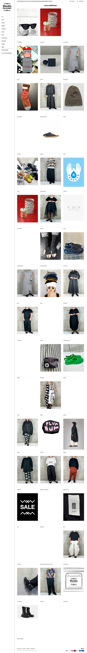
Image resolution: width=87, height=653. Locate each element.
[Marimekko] (50, 359)
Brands (3, 47)
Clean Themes (29, 650)
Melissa (64, 377)
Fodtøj (18, 191)
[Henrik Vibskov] (27, 210)
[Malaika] (27, 359)
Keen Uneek (65, 265)
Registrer (73, 1)
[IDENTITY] (50, 210)
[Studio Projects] (73, 546)
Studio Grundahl (21, 650)
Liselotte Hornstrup (66, 340)
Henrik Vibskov (19, 228)
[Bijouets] (50, 61)
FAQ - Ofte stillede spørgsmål (7, 53)
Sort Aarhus (19, 564)
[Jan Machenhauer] (27, 247)
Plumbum (41, 452)
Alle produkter (32, 648)
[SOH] (73, 508)
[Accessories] (50, 23)
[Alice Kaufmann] (73, 23)
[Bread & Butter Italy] (50, 98)
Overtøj (18, 452)
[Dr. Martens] (27, 135)
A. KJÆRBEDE (19, 42)
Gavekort (3, 44)
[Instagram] (83, 648)
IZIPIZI (64, 228)
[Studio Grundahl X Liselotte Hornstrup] (50, 546)
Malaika (18, 377)
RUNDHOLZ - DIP (66, 489)
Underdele (3, 25)
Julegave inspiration (43, 265)
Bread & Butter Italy (43, 116)
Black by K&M (65, 79)
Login (70, 1)
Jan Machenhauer (20, 265)
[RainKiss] (73, 434)
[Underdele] (50, 583)
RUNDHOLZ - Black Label (44, 489)
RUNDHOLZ (19, 489)
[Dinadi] (73, 98)
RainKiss (64, 452)
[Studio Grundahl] (7, 7)
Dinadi (64, 116)
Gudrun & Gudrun (43, 191)
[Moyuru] (50, 396)
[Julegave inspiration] (50, 247)
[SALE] (27, 508)
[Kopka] (50, 285)
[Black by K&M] (73, 61)
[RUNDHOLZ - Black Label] (50, 471)
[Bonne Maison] (27, 98)
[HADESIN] (73, 173)
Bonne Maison (19, 116)
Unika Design (65, 601)
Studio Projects (65, 564)
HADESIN (64, 191)
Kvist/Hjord (65, 303)
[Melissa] (73, 359)
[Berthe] (27, 61)
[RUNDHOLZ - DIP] (73, 471)
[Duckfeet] (50, 135)
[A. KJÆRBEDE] (27, 23)
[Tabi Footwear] (27, 583)
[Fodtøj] (27, 173)
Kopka (41, 303)
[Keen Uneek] (73, 247)
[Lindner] (50, 322)
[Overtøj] (27, 434)
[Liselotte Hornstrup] (73, 322)
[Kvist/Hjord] (73, 285)
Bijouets (41, 79)
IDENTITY (41, 228)
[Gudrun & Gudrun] (50, 173)
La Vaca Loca (19, 340)
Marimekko (42, 377)
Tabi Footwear (19, 601)
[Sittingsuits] (50, 508)
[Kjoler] (27, 285)
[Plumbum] (50, 434)
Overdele (3, 22)
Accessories (42, 42)
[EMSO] (73, 135)
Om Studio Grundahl (5, 50)
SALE (2, 16)
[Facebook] (81, 648)
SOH (64, 526)
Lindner (41, 340)
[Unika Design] (73, 583)
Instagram (27, 648)
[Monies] (27, 396)
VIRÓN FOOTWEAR (20, 638)
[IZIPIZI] (73, 210)
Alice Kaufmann (66, 42)
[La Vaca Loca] (27, 322)
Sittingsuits (42, 526)
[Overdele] (73, 396)
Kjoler (3, 19)
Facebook (23, 648)
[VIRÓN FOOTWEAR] (27, 620)
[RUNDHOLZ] (27, 471)
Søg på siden (19, 648)
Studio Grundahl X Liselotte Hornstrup (46, 564)
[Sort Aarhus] (27, 546)
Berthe (18, 79)
